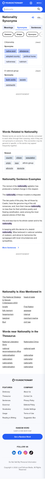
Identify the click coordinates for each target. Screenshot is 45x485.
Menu (39, 3)
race (17, 163)
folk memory (7, 310)
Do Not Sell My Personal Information (22, 462)
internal (27, 314)
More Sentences (9, 247)
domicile (20, 168)
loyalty (5, 306)
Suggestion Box (30, 417)
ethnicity (9, 168)
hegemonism (7, 314)
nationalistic (7, 362)
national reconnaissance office (11, 350)
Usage (4, 413)
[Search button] (38, 9)
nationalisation (8, 355)
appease (27, 310)
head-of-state (29, 297)
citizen (19, 157)
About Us (27, 391)
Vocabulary (6, 409)
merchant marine (31, 318)
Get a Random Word (22, 437)
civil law (27, 322)
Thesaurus (6, 396)
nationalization (8, 366)
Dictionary (6, 391)
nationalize (28, 366)
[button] (31, 2)
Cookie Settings (30, 409)
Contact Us (28, 396)
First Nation (29, 306)
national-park (29, 348)
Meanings (8, 27)
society (23, 79)
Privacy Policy (29, 400)
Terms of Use (29, 413)
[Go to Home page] (12, 2)
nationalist (28, 359)
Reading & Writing (9, 417)
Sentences (36, 27)
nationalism (7, 359)
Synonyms (22, 27)
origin (8, 163)
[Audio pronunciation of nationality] (32, 17)
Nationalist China (31, 341)
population (30, 157)
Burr (4, 322)
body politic (11, 79)
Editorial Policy (29, 404)
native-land (10, 51)
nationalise (28, 355)
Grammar (6, 404)
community (10, 84)
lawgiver (6, 318)
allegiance (24, 51)
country (9, 157)
